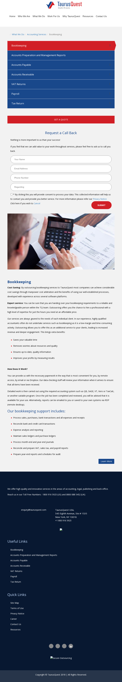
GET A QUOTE (61, 119)
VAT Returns (18, 84)
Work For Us (53, 16)
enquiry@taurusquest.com (33, 509)
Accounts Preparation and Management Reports (38, 55)
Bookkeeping (18, 45)
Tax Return (17, 103)
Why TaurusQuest (71, 16)
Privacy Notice (100, 199)
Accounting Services (36, 34)
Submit (101, 205)
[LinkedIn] (71, 646)
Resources (88, 16)
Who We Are (24, 16)
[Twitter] (57, 646)
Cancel (37, 203)
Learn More (106, 461)
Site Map (14, 602)
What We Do (39, 16)
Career (13, 618)
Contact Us (101, 16)
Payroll (15, 93)
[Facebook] (51, 646)
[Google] (64, 646)
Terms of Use (17, 608)
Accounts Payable (21, 64)
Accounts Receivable (22, 74)
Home (12, 16)
